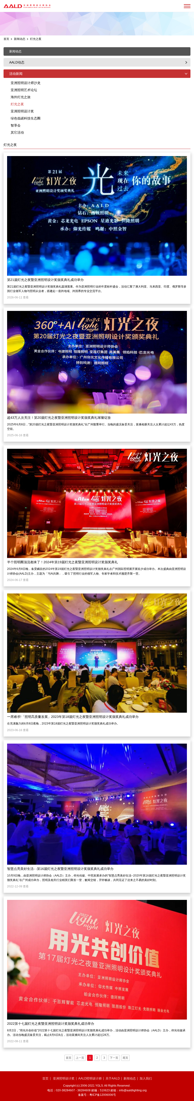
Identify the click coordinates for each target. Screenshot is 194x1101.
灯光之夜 (35, 39)
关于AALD (113, 1078)
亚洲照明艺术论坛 (24, 90)
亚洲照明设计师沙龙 (25, 83)
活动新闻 (15, 74)
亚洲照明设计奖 (22, 111)
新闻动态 (19, 39)
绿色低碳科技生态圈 (25, 118)
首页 (6, 39)
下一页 (114, 1057)
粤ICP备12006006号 (102, 1095)
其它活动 (17, 132)
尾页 (125, 1057)
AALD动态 (16, 62)
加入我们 (146, 1078)
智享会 (16, 125)
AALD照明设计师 (90, 1078)
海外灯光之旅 (21, 97)
